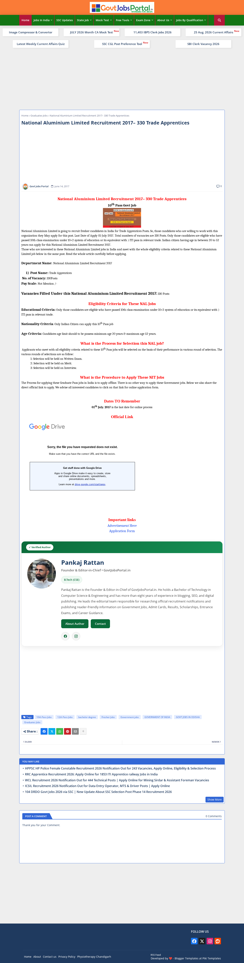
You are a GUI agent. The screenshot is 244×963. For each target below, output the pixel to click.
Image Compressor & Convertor (30, 32)
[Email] (75, 731)
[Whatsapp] (59, 731)
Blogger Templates (186, 958)
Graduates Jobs (39, 115)
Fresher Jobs (108, 717)
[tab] (25, 20)
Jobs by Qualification (189, 20)
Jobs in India (42, 20)
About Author (74, 624)
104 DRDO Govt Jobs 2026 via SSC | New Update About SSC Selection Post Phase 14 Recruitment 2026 (98, 792)
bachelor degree (87, 717)
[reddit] (217, 941)
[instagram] (210, 941)
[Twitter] (51, 731)
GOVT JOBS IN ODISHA (188, 717)
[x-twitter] (202, 941)
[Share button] (83, 731)
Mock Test (102, 20)
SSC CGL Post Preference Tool (122, 44)
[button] (219, 20)
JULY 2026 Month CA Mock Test (91, 32)
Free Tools (122, 20)
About (37, 956)
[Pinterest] (67, 731)
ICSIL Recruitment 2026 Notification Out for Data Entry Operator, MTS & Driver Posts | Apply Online (97, 786)
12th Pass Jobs (65, 717)
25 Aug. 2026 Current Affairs (213, 32)
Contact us (49, 956)
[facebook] (194, 941)
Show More (214, 799)
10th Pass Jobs (44, 717)
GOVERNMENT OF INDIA (157, 717)
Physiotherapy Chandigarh (94, 956)
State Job (83, 20)
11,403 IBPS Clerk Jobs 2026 (152, 32)
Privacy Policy (66, 956)
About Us (163, 20)
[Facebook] (65, 636)
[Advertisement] (122, 78)
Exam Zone (143, 20)
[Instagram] (76, 636)
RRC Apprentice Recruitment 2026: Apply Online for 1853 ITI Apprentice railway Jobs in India (91, 774)
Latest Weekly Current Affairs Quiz (41, 44)
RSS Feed (156, 955)
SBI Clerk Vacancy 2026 (203, 44)
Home (25, 20)
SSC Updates (64, 20)
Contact (100, 624)
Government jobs (129, 717)
